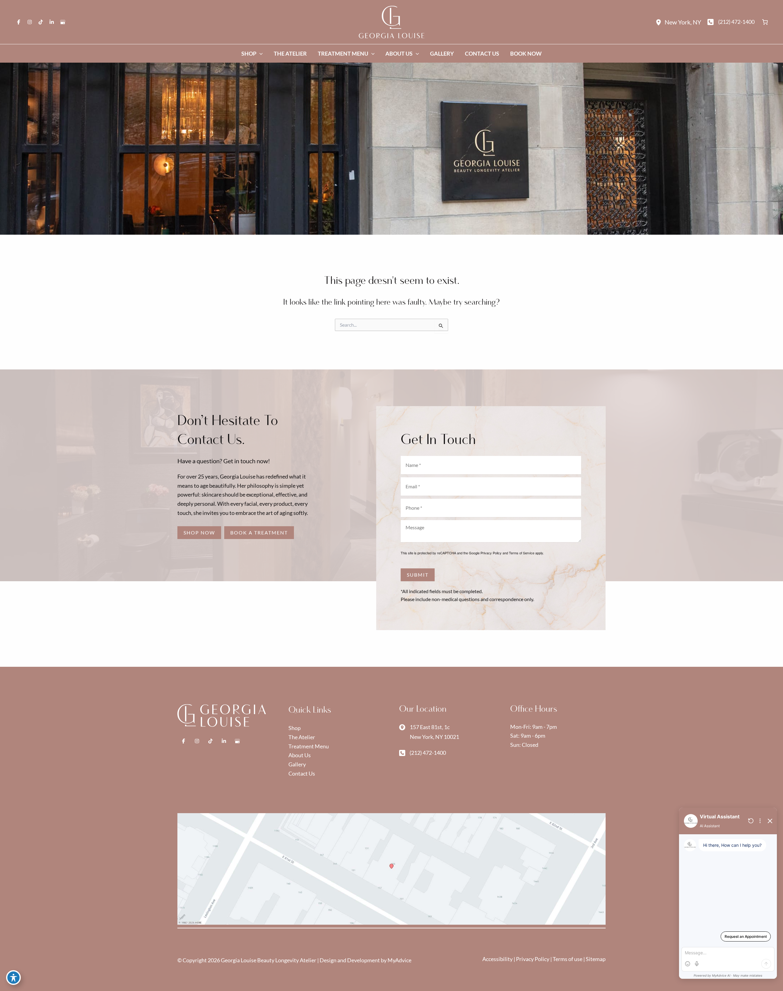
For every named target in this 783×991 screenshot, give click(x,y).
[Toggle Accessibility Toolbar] (13, 977)
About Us (299, 755)
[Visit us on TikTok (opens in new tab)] (41, 22)
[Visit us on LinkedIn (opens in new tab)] (52, 22)
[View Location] (660, 22)
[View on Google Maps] (391, 868)
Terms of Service (521, 552)
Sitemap (596, 959)
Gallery (297, 764)
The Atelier (301, 737)
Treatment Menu (308, 746)
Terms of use (567, 959)
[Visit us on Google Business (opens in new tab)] (63, 22)
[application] (259, 53)
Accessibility (498, 959)
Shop (294, 728)
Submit (418, 575)
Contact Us (301, 773)
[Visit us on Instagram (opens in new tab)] (30, 22)
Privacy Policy (491, 552)
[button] (199, 532)
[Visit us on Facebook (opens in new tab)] (19, 22)
